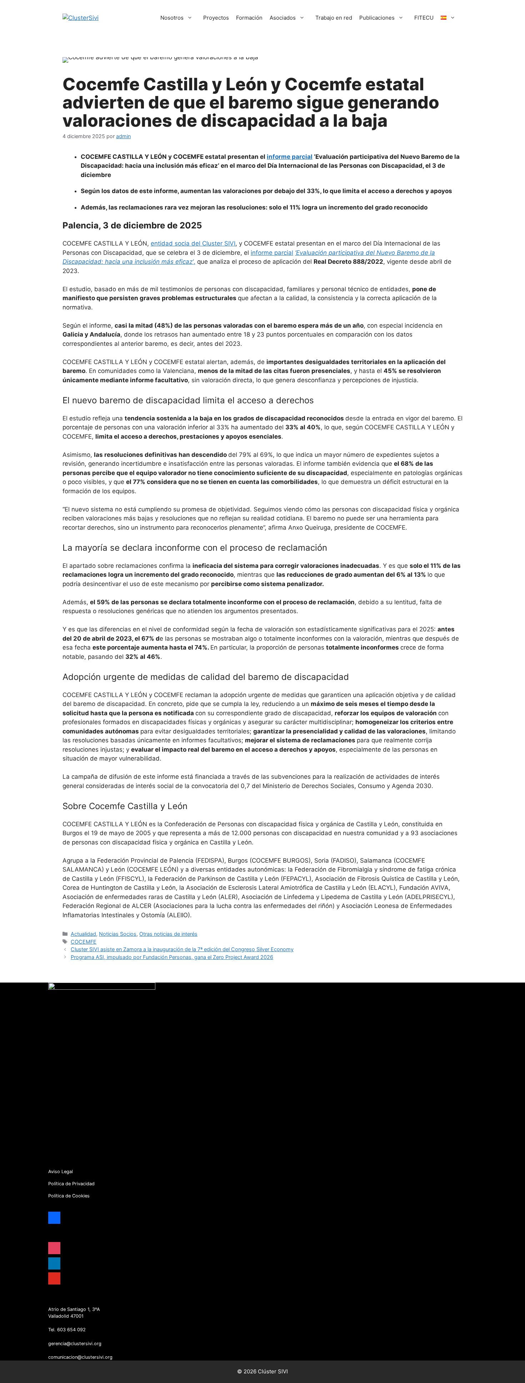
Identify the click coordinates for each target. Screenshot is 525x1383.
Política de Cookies (69, 1195)
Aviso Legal (60, 1171)
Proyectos (216, 17)
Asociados (283, 17)
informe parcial (289, 156)
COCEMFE (83, 942)
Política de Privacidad (71, 1183)
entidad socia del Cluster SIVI (193, 243)
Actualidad (83, 934)
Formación (249, 17)
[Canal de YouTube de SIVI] (74, 1300)
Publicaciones (377, 17)
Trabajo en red (333, 17)
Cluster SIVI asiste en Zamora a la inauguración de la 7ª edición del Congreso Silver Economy (182, 949)
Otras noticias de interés (168, 934)
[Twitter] (52, 1300)
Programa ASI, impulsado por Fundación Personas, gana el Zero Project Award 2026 (172, 957)
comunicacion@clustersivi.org (80, 1357)
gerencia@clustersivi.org (74, 1343)
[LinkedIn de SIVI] (63, 1300)
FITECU (424, 17)
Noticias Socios (117, 934)
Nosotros (172, 17)
